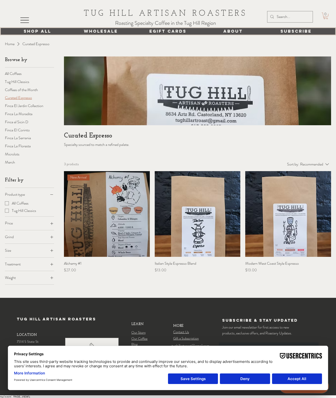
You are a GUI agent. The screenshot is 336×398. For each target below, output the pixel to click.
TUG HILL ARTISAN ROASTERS (165, 14)
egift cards (167, 31)
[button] (326, 16)
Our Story (138, 332)
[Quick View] (198, 214)
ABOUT (233, 31)
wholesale (101, 31)
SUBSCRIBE (296, 31)
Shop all (37, 31)
